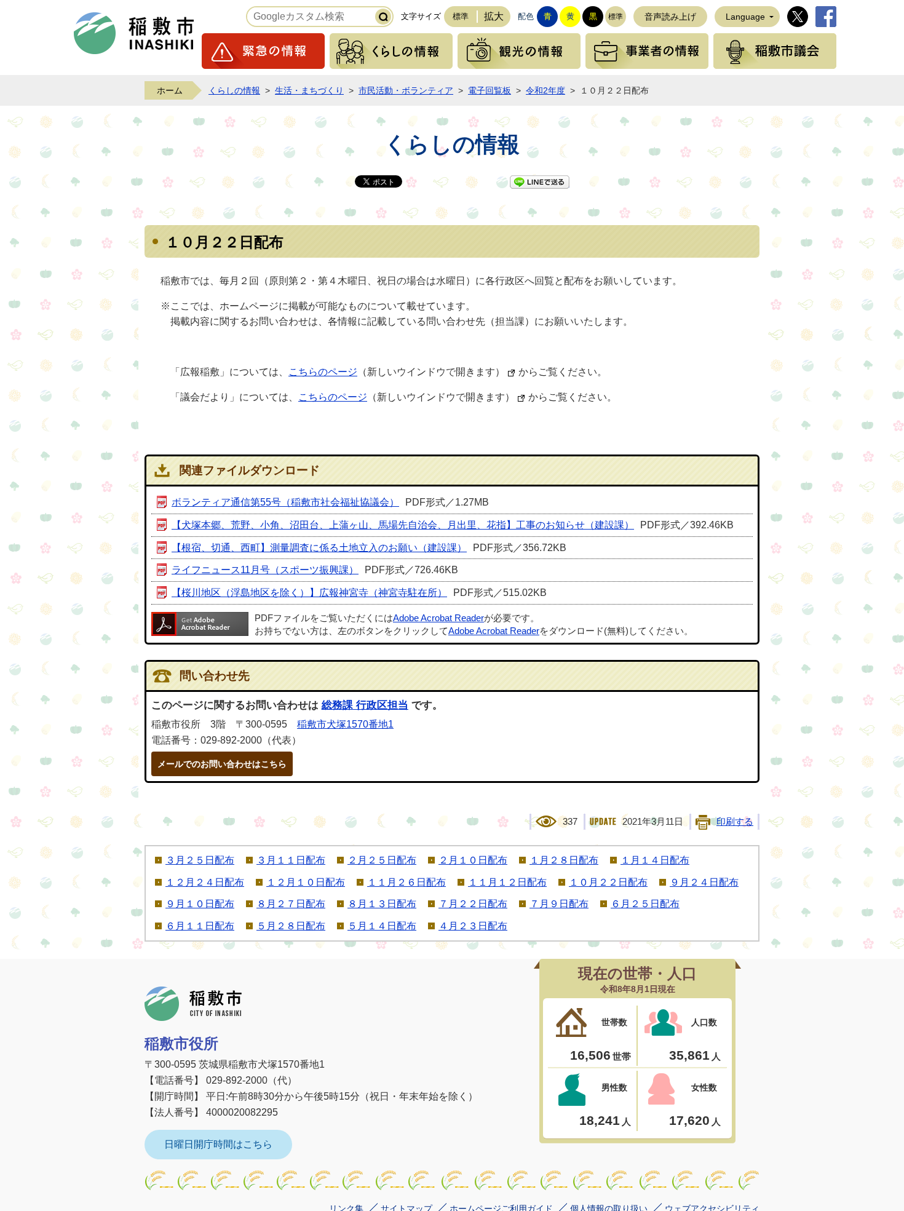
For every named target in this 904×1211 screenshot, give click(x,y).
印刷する (734, 822)
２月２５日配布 (381, 860)
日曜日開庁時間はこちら (218, 1144)
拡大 (494, 16)
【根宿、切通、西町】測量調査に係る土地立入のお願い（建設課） (319, 547)
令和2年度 (545, 90)
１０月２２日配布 (608, 882)
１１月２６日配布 (406, 882)
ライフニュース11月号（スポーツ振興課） (265, 570)
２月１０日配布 (472, 860)
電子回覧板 (489, 90)
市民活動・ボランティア (406, 90)
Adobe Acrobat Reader (438, 618)
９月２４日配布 (704, 882)
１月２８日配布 (563, 860)
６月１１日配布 (199, 926)
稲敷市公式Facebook (825, 16)
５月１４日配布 (381, 926)
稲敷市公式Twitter (797, 16)
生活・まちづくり (309, 90)
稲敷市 (193, 1004)
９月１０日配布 (199, 904)
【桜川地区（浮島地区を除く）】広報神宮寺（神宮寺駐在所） (309, 592)
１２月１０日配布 (305, 882)
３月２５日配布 (199, 860)
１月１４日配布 (655, 860)
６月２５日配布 (645, 904)
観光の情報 (519, 51)
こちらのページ (322, 372)
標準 (461, 16)
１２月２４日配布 (204, 882)
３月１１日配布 (290, 860)
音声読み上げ (670, 17)
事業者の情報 (646, 51)
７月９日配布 (559, 904)
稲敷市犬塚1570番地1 (345, 724)
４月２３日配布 (472, 926)
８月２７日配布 (290, 904)
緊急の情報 (263, 51)
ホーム (170, 90)
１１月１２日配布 (507, 882)
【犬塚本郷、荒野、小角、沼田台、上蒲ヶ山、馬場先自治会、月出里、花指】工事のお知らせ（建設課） (403, 525)
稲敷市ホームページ (134, 33)
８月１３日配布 (381, 904)
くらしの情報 (391, 51)
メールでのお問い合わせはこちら (222, 764)
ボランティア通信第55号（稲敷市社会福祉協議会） (285, 502)
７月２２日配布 (472, 904)
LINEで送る (539, 182)
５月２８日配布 (290, 926)
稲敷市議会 (774, 51)
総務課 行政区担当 (365, 705)
